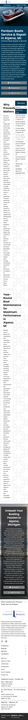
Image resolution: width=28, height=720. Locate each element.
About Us (4, 658)
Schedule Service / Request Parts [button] (20, 171)
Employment (5, 666)
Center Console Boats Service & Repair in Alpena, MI (21, 151)
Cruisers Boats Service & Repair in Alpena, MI (20, 130)
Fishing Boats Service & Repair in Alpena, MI (20, 143)
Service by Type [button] (19, 111)
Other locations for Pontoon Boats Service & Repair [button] (11, 603)
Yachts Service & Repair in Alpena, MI (21, 159)
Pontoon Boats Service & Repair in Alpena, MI (20, 137)
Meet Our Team (5, 661)
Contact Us (4, 675)
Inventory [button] (4, 646)
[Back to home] (6, 2)
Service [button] (18, 107)
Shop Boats (7, 5)
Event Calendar (5, 672)
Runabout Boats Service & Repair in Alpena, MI (20, 124)
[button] (26, 2)
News (3, 669)
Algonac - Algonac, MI (9, 702)
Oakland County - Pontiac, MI (12, 679)
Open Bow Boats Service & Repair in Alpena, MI (21, 117)
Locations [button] (4, 654)
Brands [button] (3, 648)
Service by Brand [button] (19, 165)
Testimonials (4, 664)
